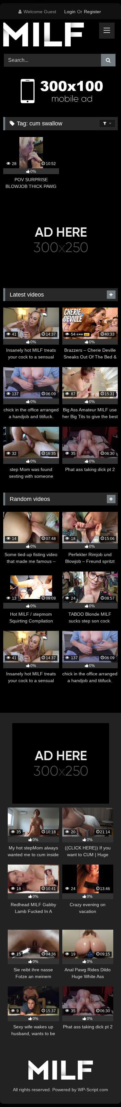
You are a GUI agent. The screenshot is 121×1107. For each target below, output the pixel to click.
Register (92, 11)
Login (70, 11)
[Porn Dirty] (49, 36)
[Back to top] (101, 1088)
